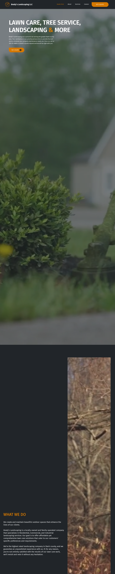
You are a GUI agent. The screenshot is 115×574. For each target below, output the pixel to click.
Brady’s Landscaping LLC (21, 4)
